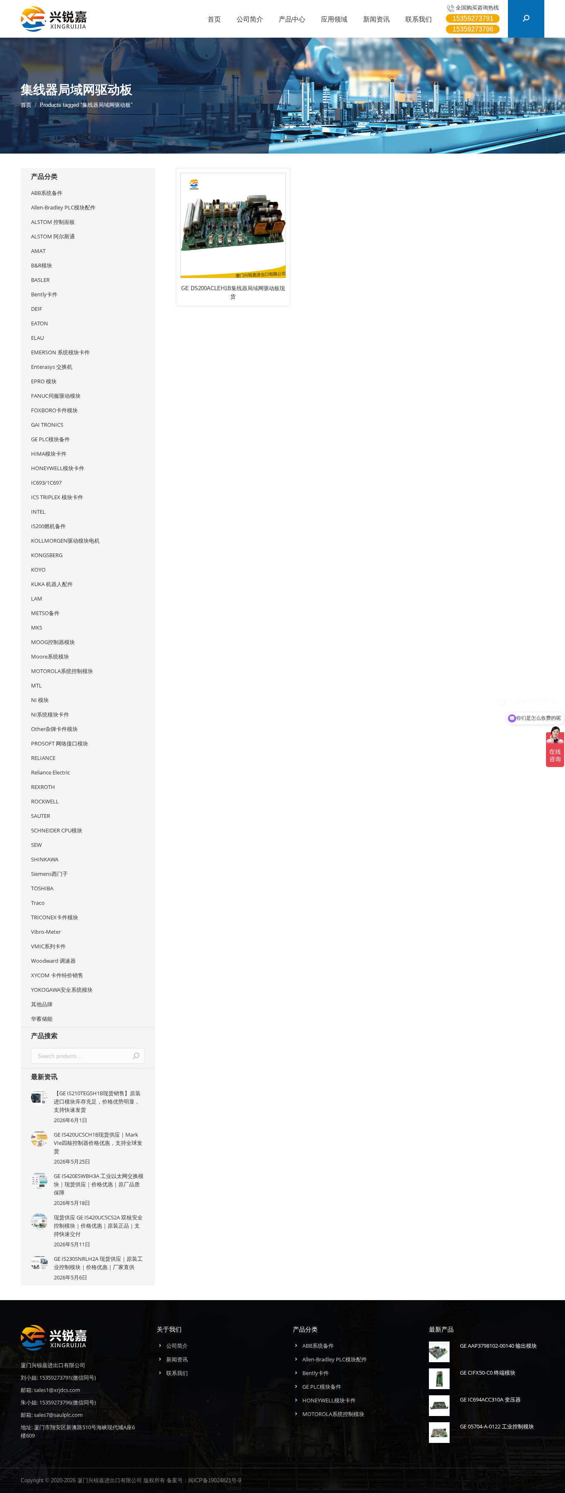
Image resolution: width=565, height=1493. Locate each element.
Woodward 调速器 (53, 960)
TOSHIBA (42, 888)
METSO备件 (45, 613)
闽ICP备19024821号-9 (214, 1480)
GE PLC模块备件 (50, 439)
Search (136, 1056)
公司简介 (177, 1345)
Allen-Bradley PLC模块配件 (63, 207)
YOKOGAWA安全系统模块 (62, 989)
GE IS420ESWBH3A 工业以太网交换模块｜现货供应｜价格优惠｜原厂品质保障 (99, 1184)
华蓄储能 (42, 1018)
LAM (36, 598)
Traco (38, 902)
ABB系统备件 (46, 193)
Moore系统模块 (50, 656)
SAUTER (40, 816)
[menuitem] (214, 19)
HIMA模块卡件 (49, 453)
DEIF (36, 309)
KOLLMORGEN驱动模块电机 (65, 540)
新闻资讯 (177, 1359)
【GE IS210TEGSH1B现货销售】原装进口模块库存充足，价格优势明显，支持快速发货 (97, 1101)
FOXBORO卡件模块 (54, 410)
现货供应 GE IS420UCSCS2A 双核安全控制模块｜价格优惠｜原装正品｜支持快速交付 (98, 1226)
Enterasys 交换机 (51, 366)
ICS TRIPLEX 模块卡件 (57, 497)
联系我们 (177, 1373)
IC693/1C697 (46, 482)
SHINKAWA (44, 859)
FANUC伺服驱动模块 (56, 395)
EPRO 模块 (44, 381)
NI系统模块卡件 (50, 714)
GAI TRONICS (47, 424)
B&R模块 (41, 265)
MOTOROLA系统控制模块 (62, 671)
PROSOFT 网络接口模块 (59, 743)
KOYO (38, 569)
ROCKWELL (45, 801)
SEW (36, 845)
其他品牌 (42, 1004)
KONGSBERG (46, 555)
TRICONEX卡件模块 (54, 917)
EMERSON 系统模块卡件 (60, 352)
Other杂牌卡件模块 (54, 729)
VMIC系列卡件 (48, 946)
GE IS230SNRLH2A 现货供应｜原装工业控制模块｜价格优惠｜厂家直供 (98, 1263)
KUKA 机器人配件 (52, 584)
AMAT (38, 251)
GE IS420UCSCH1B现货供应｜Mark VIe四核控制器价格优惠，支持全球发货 (98, 1143)
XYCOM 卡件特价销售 (57, 975)
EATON (39, 323)
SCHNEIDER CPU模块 (56, 830)
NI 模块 (40, 700)
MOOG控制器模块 (53, 642)
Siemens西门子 (49, 874)
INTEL (38, 511)
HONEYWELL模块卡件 (57, 468)
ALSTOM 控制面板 (53, 222)
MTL (36, 685)
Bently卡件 (44, 294)
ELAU (37, 337)
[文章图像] (39, 1097)
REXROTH (43, 787)
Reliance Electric (50, 772)
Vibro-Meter (46, 931)
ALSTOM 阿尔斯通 (53, 236)
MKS (36, 627)
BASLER (40, 280)
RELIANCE (43, 758)
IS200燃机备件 (48, 526)
